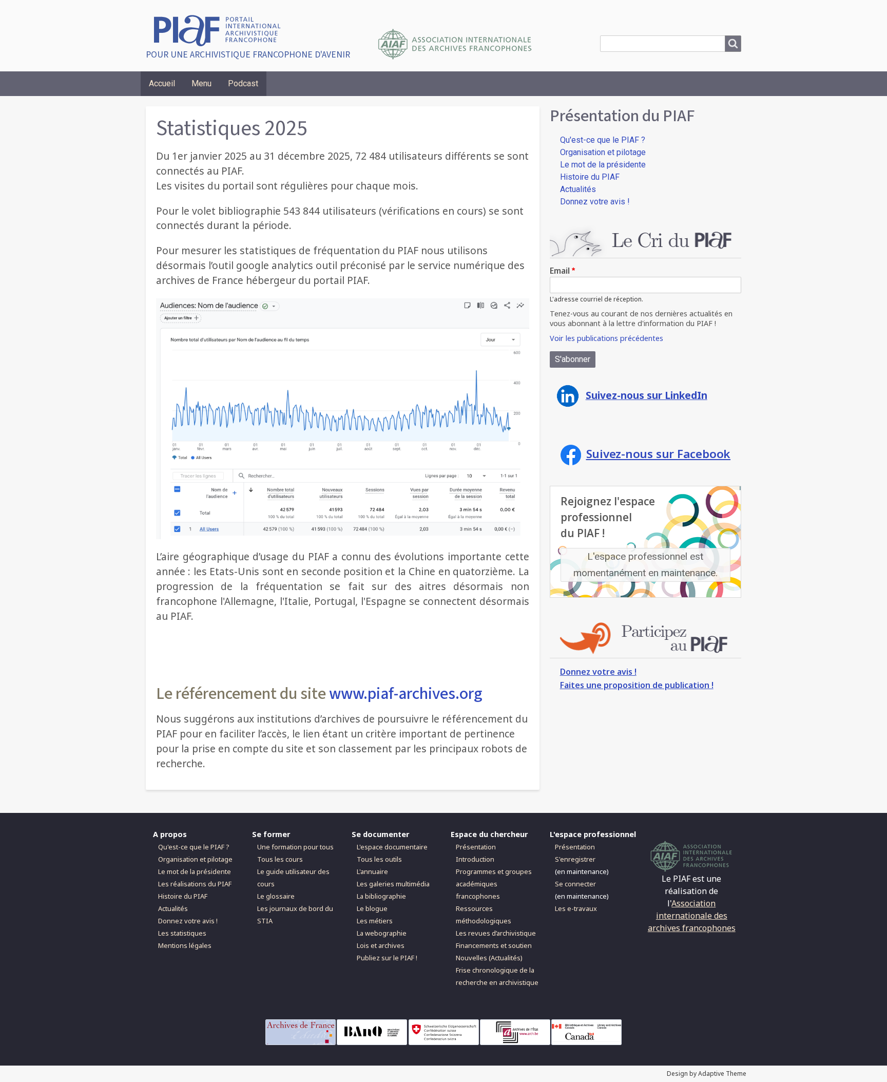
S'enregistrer (575, 859)
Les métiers (375, 920)
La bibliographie (381, 896)
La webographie (382, 933)
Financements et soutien (494, 945)
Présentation (476, 846)
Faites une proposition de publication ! (637, 685)
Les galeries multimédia (393, 883)
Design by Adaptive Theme (706, 1073)
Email (560, 270)
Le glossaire (276, 896)
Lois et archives (380, 945)
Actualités (578, 189)
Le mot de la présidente (603, 164)
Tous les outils (379, 859)
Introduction (475, 859)
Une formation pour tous (295, 846)
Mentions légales (184, 945)
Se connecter (575, 883)
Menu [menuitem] (201, 83)
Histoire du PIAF (590, 177)
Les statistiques (182, 933)
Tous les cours (280, 859)
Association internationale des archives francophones (692, 916)
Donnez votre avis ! (595, 201)
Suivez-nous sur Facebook (658, 454)
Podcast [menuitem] (243, 83)
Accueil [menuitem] (162, 83)
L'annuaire (372, 871)
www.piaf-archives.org (406, 694)
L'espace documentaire (392, 846)
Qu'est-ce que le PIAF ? (602, 140)
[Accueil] (221, 29)
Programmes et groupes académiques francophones (494, 884)
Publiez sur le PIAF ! (387, 957)
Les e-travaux (576, 908)
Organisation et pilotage (603, 152)
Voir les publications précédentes (606, 338)
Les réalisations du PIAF (195, 883)
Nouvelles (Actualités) (489, 957)
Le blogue (372, 908)
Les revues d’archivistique (496, 933)
